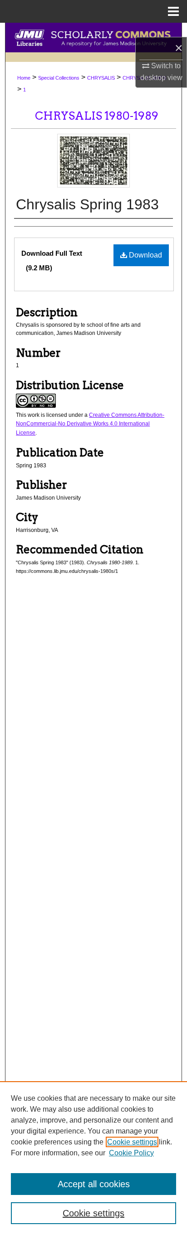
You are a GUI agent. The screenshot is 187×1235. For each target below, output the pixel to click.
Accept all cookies (94, 1184)
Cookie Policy (131, 1153)
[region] (93, 1158)
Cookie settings (132, 1142)
